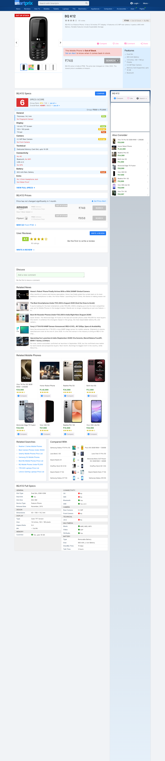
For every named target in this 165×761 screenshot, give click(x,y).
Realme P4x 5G (69, 425)
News (18, 9)
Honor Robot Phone (47, 386)
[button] (61, 188)
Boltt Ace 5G (91, 386)
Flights (142, 9)
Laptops (66, 9)
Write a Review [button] (97, 233)
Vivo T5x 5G (122, 191)
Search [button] (110, 60)
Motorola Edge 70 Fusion (25, 425)
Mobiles (47, 9)
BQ (147, 21)
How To (37, 9)
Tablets (56, 9)
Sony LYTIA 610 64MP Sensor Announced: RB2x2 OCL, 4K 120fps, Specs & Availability (65, 326)
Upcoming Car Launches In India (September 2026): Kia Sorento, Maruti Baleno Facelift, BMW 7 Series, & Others (66, 339)
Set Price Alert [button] (100, 201)
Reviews (27, 9)
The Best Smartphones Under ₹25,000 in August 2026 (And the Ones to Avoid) (62, 303)
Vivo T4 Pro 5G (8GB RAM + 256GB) (24, 386)
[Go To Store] (22, 208)
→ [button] (26, 225)
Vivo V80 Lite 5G (93, 425)
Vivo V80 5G (45, 425)
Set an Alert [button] (70, 53)
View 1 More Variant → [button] (24, 212)
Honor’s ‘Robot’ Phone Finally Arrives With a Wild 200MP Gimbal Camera (60, 291)
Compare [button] (100, 93)
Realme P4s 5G (69, 386)
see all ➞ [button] (53, 103)
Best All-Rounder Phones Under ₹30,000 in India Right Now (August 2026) (60, 315)
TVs (74, 9)
